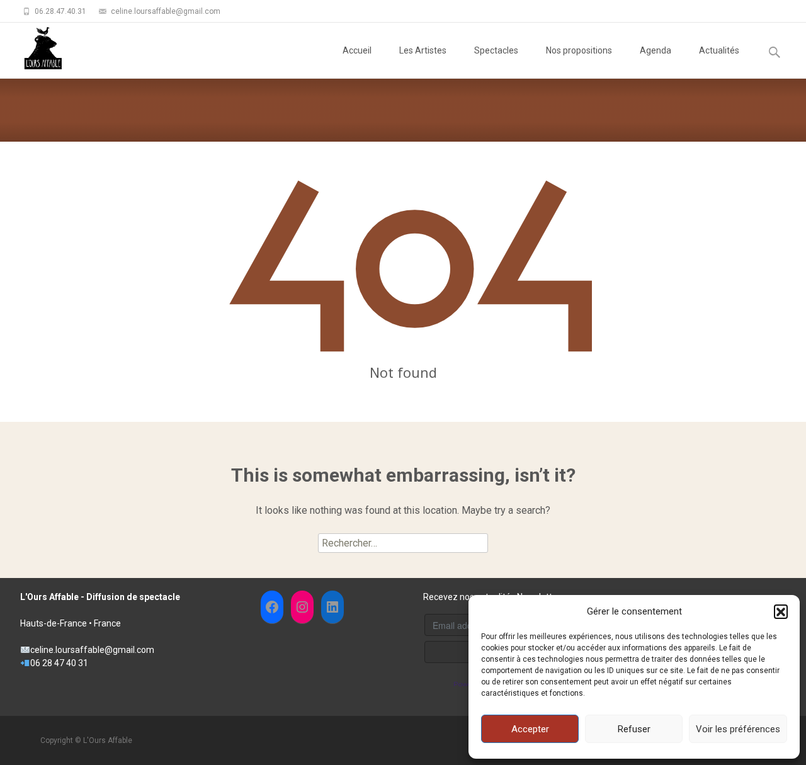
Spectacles (496, 50)
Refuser (634, 729)
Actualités (719, 50)
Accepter (530, 729)
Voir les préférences (738, 729)
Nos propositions (579, 50)
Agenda (655, 50)
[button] (781, 611)
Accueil (357, 50)
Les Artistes (422, 50)
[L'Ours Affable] (32, 48)
